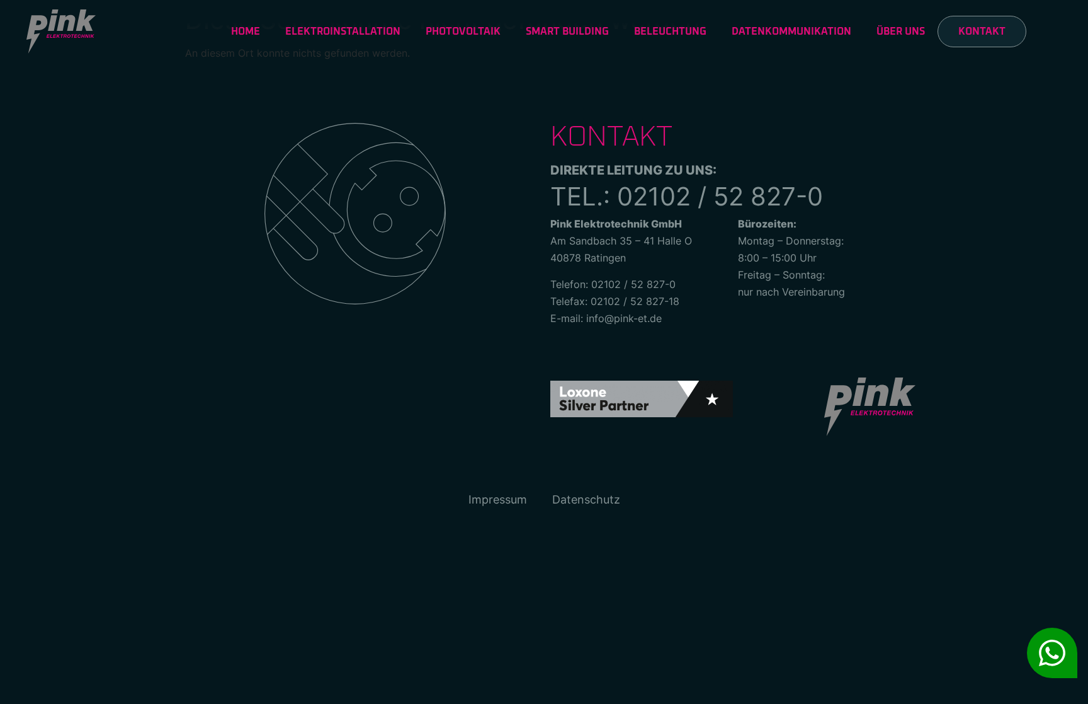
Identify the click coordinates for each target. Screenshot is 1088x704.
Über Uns (900, 31)
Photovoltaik (463, 31)
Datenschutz (586, 499)
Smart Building (567, 31)
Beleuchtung (670, 31)
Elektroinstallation (342, 31)
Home (245, 31)
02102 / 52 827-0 (720, 196)
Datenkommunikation (791, 31)
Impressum (497, 499)
